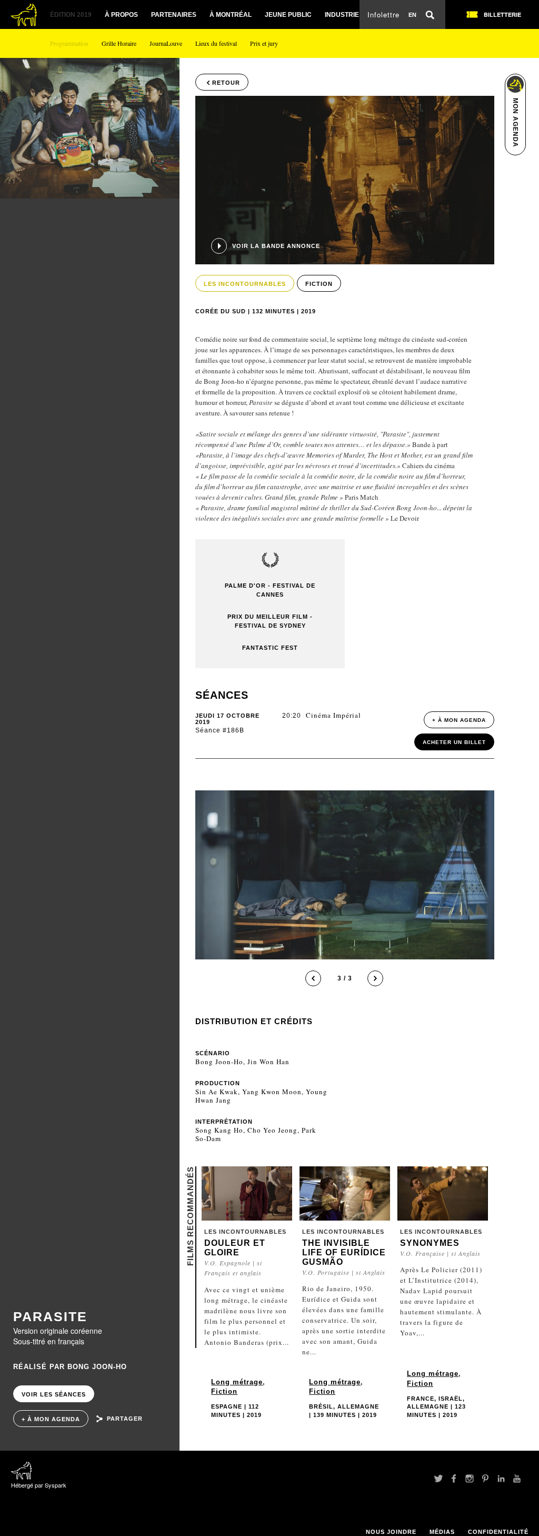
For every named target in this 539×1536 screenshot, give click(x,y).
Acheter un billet (454, 742)
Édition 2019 (71, 14)
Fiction (224, 1391)
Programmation (69, 43)
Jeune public (288, 14)
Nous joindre (391, 1532)
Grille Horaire (119, 43)
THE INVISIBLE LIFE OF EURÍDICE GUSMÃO (344, 1252)
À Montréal (230, 14)
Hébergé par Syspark (38, 1485)
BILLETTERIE (502, 14)
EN (412, 15)
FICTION (319, 284)
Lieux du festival (216, 43)
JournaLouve (165, 43)
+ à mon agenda (51, 1419)
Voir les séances (54, 1394)
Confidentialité (498, 1532)
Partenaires (173, 14)
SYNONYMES (430, 1242)
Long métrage (237, 1382)
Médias (442, 1532)
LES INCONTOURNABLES (245, 284)
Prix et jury (264, 43)
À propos (121, 14)
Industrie (342, 14)
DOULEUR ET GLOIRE (234, 1247)
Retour (226, 83)
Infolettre (383, 14)
